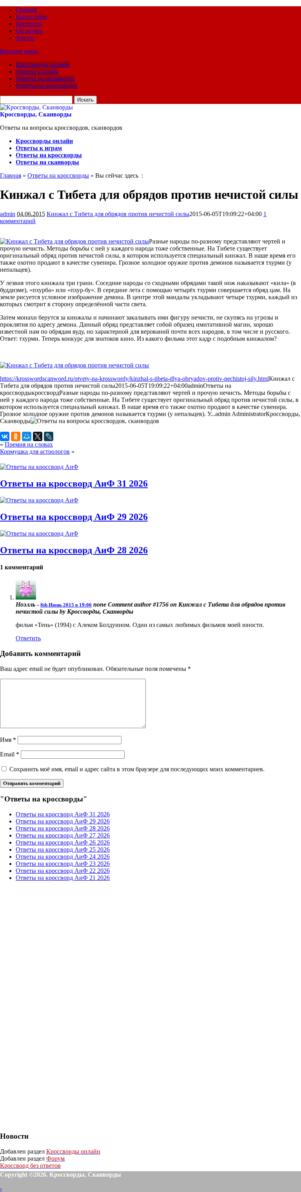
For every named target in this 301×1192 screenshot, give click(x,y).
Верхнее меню (19, 51)
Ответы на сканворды (45, 78)
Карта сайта (31, 16)
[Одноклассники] (15, 436)
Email (9, 754)
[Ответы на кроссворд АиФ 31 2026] (39, 466)
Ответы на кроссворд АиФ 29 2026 (74, 517)
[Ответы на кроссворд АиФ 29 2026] (39, 500)
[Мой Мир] (26, 436)
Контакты (29, 23)
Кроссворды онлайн (43, 64)
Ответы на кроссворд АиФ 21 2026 (63, 877)
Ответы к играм (37, 71)
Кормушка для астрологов (35, 451)
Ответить (28, 638)
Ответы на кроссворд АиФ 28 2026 (74, 550)
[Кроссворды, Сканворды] (36, 107)
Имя (8, 739)
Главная (26, 9)
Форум (25, 38)
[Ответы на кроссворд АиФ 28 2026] (39, 533)
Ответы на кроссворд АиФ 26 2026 (63, 842)
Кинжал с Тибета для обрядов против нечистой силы (118, 214)
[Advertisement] (59, 1005)
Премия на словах (29, 444)
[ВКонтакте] (4, 436)
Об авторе (29, 30)
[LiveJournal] (48, 436)
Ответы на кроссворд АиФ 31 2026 (74, 483)
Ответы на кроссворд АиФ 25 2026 (63, 849)
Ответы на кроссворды (46, 85)
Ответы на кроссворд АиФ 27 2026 (63, 835)
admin (7, 214)
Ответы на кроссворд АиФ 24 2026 (63, 856)
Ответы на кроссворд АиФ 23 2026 (63, 863)
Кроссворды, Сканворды (36, 114)
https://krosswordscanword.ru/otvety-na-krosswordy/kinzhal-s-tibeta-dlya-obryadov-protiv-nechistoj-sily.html (134, 378)
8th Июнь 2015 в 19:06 (66, 605)
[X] (37, 436)
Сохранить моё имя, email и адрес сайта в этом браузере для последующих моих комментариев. (137, 769)
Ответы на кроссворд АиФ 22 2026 (63, 870)
